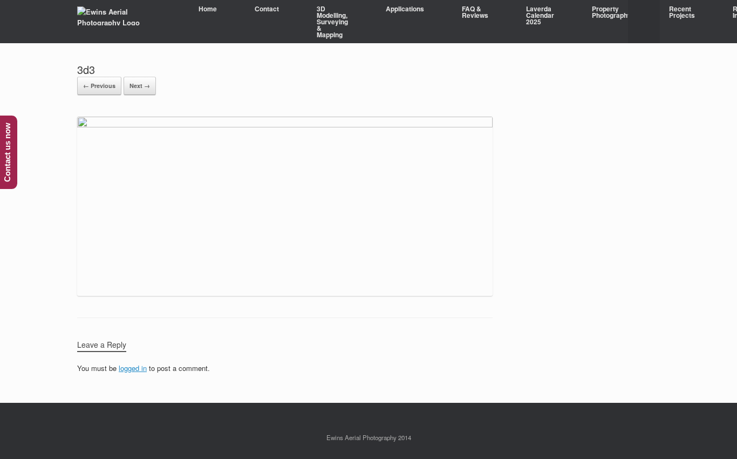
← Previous (99, 86)
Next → (139, 86)
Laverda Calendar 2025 (540, 15)
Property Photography (611, 12)
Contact (267, 9)
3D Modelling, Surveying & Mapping (332, 21)
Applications (405, 9)
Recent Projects (682, 12)
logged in (133, 368)
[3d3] (285, 124)
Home (208, 9)
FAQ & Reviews (475, 12)
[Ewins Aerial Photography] (124, 16)
